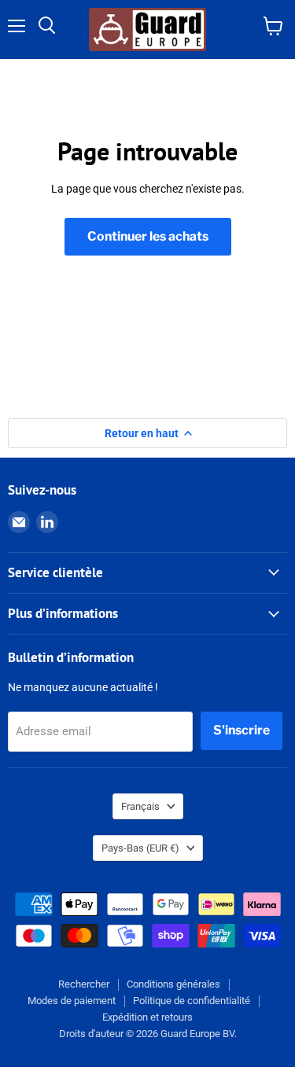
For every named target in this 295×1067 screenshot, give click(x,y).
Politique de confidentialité (191, 1000)
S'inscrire (241, 730)
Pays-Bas (140, 848)
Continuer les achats (147, 236)
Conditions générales (173, 984)
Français (140, 806)
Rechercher (83, 984)
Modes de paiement (72, 1000)
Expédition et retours (147, 1017)
